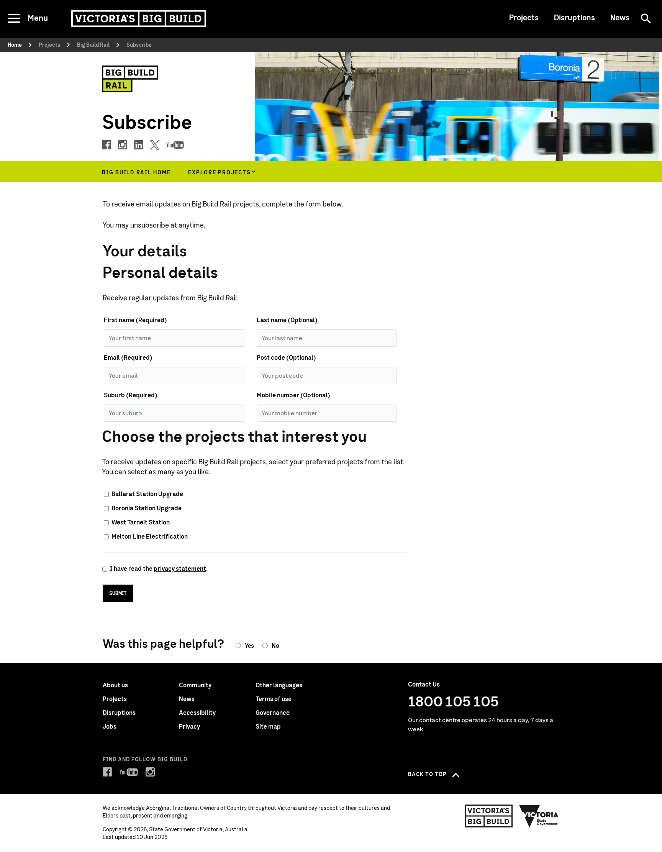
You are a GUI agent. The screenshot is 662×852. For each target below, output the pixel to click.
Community (195, 685)
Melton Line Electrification (149, 537)
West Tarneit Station (140, 522)
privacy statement (180, 569)
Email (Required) (128, 358)
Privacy (189, 727)
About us (115, 685)
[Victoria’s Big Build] (138, 18)
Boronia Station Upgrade (146, 508)
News (619, 18)
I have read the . (159, 569)
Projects (524, 18)
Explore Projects (219, 172)
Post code (286, 358)
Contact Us (424, 685)
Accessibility (197, 713)
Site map (268, 727)
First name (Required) (135, 320)
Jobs (109, 727)
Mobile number (293, 395)
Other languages (279, 685)
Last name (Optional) (287, 320)
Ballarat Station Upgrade (147, 494)
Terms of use (274, 699)
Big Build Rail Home (136, 172)
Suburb (130, 395)
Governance (273, 713)
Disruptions (574, 18)
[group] (221, 171)
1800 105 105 (453, 702)
